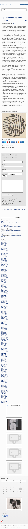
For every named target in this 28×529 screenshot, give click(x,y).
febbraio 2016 (4, 372)
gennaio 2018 (4, 348)
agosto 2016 (3, 365)
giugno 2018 (3, 342)
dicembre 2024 (4, 263)
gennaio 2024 (4, 275)
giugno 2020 (3, 323)
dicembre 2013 (4, 402)
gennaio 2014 (4, 401)
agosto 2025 (3, 254)
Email (3, 164)
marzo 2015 (3, 385)
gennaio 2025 (4, 261)
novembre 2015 (4, 376)
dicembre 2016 (4, 361)
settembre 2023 (4, 280)
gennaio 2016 (4, 374)
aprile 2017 (3, 358)
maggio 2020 (4, 324)
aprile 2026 (3, 244)
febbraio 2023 (4, 287)
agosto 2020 (3, 321)
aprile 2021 (3, 311)
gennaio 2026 (4, 248)
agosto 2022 (3, 295)
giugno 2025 (3, 255)
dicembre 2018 (4, 335)
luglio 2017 (3, 354)
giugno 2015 (3, 381)
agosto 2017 (3, 353)
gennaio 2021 (4, 314)
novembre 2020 (4, 317)
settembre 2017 (4, 351)
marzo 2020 (3, 327)
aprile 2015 (3, 384)
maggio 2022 (4, 296)
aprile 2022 (3, 297)
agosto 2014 (3, 392)
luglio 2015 (3, 380)
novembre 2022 (4, 291)
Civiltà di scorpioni (5, 225)
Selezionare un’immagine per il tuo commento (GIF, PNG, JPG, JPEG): (13, 200)
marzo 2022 (3, 299)
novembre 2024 (4, 264)
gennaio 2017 (4, 360)
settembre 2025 (4, 253)
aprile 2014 (3, 397)
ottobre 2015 (3, 377)
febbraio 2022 (4, 300)
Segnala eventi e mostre (15, 230)
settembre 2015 (4, 379)
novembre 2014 (4, 390)
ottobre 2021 (3, 305)
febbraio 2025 (4, 260)
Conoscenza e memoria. (6, 224)
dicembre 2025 (4, 249)
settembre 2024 (4, 266)
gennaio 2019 (4, 334)
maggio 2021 (4, 310)
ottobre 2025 (3, 252)
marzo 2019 (3, 332)
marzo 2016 (3, 371)
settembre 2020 (4, 319)
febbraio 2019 (4, 333)
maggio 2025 (4, 256)
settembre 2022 (4, 294)
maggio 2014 (4, 396)
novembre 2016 (4, 363)
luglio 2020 (3, 322)
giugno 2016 (3, 368)
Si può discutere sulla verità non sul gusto (10, 222)
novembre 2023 (4, 277)
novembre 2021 (4, 303)
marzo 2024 (3, 273)
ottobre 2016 (3, 364)
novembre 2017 (4, 350)
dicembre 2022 (4, 290)
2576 (2, 221)
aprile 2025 (3, 258)
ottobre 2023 (3, 279)
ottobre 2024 (3, 265)
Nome (4, 160)
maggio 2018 (4, 343)
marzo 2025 (3, 259)
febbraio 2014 (4, 400)
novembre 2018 (4, 337)
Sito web (4, 169)
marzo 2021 (3, 312)
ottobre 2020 (3, 318)
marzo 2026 (3, 245)
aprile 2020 (3, 326)
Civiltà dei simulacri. (8, 209)
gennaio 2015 (4, 387)
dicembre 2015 (4, 375)
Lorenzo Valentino (5, 230)
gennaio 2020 (4, 329)
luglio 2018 (3, 340)
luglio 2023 (3, 281)
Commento (4, 179)
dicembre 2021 (4, 302)
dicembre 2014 (4, 389)
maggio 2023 (4, 284)
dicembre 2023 (4, 276)
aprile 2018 (3, 344)
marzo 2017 (3, 359)
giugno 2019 (3, 331)
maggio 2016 (4, 369)
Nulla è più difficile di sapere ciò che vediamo (11, 226)
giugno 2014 (3, 395)
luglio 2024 (3, 268)
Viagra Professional (5, 233)
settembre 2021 (4, 306)
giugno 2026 (3, 242)
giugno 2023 (3, 282)
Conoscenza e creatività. (19, 209)
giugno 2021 (3, 308)
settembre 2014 (4, 391)
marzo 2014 (3, 398)
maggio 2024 (4, 270)
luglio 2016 (3, 366)
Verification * (5, 174)
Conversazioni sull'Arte (8, 145)
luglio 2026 (3, 241)
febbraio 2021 (4, 313)
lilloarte (2, 231)
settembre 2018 (4, 339)
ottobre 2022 (3, 292)
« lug (2, 495)
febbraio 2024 (4, 274)
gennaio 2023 (4, 289)
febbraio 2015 (4, 386)
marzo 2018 (3, 345)
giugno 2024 (3, 269)
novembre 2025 (4, 250)
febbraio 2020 (4, 328)
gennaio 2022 (4, 301)
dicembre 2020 (4, 316)
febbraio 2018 (4, 347)
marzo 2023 (3, 286)
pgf (13, 23)
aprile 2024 (3, 271)
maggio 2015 (4, 382)
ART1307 (3, 236)
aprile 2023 (3, 285)
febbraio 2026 (4, 247)
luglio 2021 (3, 307)
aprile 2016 (3, 370)
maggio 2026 (4, 243)
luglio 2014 (3, 393)
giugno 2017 (3, 355)
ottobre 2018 (3, 338)
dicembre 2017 (4, 349)
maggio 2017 (4, 356)
